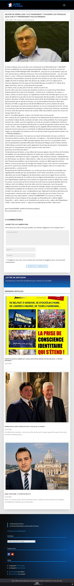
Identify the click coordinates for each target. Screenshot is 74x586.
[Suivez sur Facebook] (8, 554)
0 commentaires (28, 20)
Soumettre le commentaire (37, 266)
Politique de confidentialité (16, 531)
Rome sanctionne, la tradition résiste (18, 494)
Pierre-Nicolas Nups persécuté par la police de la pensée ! (25, 426)
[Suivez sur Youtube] (12, 554)
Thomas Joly (20, 566)
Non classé (17, 20)
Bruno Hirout (20, 568)
